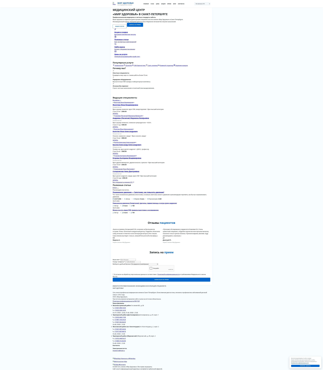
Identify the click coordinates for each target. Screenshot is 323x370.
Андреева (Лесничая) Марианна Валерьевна (131, 118)
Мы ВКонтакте (121, 365)
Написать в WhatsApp (128, 358)
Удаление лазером (181, 65)
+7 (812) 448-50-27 (120, 338)
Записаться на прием (161, 279)
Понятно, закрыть (305, 365)
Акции (163, 4)
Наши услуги (119, 26)
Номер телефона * (119, 262)
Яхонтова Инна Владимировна (125, 105)
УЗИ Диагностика (140, 65)
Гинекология (118, 65)
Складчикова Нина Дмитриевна (126, 171)
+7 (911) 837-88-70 (120, 331)
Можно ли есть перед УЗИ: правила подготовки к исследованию (136, 210)
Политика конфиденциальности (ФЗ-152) (126, 301)
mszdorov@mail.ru (119, 351)
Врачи (169, 4)
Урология (128, 65)
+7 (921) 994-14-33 (120, 308)
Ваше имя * (116, 260)
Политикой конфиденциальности (168, 274)
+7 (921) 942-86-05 (120, 322)
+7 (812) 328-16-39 (120, 310)
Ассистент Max (122, 361)
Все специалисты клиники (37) (123, 182)
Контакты (181, 4)
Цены (157, 4)
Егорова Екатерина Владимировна (127, 158)
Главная (146, 4)
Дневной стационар (167, 65)
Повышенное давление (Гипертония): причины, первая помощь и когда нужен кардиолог (145, 203)
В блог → (116, 188)
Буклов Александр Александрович (127, 145)
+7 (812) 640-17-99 (120, 317)
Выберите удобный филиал (122, 264)
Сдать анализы (152, 65)
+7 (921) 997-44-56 (120, 329)
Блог (174, 4)
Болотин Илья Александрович (125, 131)
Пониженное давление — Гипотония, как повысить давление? (138, 192)
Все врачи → (117, 100)
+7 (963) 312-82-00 (120, 341)
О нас (152, 4)
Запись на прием (135, 24)
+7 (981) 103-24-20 (120, 320)
